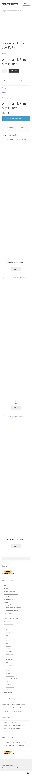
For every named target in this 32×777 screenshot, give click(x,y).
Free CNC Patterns (8, 596)
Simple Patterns (8, 692)
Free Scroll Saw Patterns (10, 599)
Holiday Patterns (8, 613)
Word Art (8, 689)
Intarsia (8, 657)
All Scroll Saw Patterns (13, 80)
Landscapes (9, 659)
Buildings (8, 640)
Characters (8, 646)
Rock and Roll (9, 673)
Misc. (7, 662)
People (7, 667)
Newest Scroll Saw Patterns (11, 618)
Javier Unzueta (7, 745)
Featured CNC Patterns (9, 591)
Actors (7, 627)
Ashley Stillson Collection (12, 605)
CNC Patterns (7, 588)
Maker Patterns (10, 3)
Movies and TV (9, 665)
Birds (7, 635)
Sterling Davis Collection (12, 610)
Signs (19, 10)
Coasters (8, 648)
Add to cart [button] (16, 269)
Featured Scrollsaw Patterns (11, 594)
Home (4, 10)
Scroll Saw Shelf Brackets (12, 678)
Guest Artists (7, 602)
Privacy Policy (6, 768)
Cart (24, 773)
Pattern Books (7, 621)
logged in (13, 127)
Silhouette (8, 684)
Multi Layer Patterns (9, 616)
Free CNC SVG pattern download (12, 728)
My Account (5, 774)
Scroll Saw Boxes (10, 676)
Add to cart (13, 70)
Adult (7, 629)
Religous (8, 670)
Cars (7, 643)
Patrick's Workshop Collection (13, 607)
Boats (7, 637)
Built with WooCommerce (18, 768)
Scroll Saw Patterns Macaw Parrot (12, 725)
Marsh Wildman (8, 742)
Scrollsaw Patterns (12, 10)
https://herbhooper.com (17, 711)
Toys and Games (10, 687)
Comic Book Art (9, 651)
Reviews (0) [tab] (5, 92)
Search (16, 774)
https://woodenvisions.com (18, 704)
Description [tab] (5, 88)
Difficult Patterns (10, 654)
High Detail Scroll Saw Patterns (12, 723)
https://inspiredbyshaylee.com (20, 707)
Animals (8, 632)
